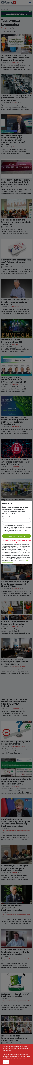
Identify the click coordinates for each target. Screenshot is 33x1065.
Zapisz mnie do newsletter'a (16, 536)
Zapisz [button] (6, 1062)
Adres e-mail (6, 517)
